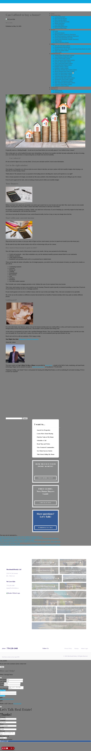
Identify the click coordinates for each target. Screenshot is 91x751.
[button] (8, 748)
